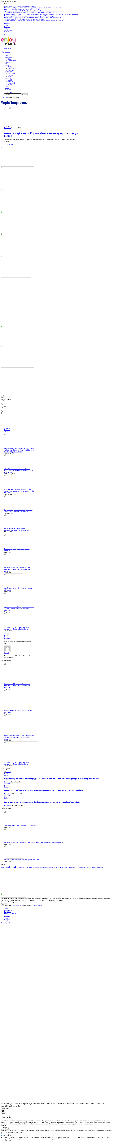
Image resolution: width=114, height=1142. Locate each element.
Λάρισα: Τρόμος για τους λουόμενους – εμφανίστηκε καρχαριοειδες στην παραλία (16, 529)
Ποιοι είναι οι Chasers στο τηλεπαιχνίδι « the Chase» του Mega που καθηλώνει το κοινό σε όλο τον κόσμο (19, 491)
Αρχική (6, 908)
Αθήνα (7, 867)
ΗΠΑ (18, 867)
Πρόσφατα (7, 430)
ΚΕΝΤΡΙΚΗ (4, 97)
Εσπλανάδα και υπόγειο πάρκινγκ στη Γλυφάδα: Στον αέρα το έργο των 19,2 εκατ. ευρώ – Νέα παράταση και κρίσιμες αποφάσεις (41, 14)
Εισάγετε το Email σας (7, 902)
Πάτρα (61, 867)
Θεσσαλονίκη (23, 867)
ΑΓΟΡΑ (10, 84)
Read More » (9, 144)
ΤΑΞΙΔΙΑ (7, 65)
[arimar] (17, 232)
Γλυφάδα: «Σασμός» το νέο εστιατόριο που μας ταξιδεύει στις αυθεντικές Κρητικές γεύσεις (18, 510)
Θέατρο (10, 76)
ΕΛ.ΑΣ (12, 866)
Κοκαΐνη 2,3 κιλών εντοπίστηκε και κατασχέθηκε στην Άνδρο (21, 9)
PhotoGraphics (38, 905)
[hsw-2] (17, 299)
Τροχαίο (93, 867)
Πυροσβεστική (67, 867)
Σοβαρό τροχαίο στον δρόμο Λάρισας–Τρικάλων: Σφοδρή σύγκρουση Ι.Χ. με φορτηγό (29, 16)
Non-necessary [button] (5, 1134)
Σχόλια (6, 431)
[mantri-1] (16, 210)
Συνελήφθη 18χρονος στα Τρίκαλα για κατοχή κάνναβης (20, 6)
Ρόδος (84, 867)
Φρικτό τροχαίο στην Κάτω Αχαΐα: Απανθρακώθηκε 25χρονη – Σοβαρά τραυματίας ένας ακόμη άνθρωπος (34, 11)
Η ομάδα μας (8, 912)
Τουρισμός (11, 70)
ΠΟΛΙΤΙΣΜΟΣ (8, 72)
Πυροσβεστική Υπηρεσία (76, 867)
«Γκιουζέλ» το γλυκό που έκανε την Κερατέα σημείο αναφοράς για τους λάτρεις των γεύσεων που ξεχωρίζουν (18, 470)
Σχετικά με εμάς (8, 910)
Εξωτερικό (11, 68)
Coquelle (6, 653)
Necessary (6, 1127)
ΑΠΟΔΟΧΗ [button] (16, 1106)
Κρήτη (41, 867)
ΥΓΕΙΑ (6, 63)
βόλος (101, 867)
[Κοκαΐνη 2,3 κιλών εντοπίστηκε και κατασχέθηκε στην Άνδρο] (14, 586)
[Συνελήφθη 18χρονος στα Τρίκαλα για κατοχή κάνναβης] (14, 547)
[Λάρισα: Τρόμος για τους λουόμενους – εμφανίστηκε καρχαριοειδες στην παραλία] (14, 527)
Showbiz (10, 81)
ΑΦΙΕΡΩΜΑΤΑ (8, 57)
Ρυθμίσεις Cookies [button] (6, 1106)
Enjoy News (7, 128)
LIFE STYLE (8, 78)
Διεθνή (7, 88)
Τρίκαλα (88, 867)
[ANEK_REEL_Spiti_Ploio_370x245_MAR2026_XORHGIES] (16, 345)
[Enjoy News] (8, 45)
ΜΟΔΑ (10, 80)
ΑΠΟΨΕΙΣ (7, 62)
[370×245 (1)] (17, 254)
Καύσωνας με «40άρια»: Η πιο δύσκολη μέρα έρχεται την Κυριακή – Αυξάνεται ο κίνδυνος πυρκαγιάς (33, 7)
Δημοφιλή (7, 428)
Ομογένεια (8, 89)
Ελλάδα (10, 67)
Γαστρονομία (11, 83)
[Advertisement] (17, 312)
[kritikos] (16, 165)
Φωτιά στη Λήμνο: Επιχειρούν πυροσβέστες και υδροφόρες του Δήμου (24, 19)
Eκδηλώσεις (11, 73)
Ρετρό (9, 59)
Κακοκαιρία (31, 867)
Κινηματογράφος (12, 60)
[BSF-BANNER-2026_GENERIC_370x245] (17, 367)
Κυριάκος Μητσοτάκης (49, 867)
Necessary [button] (4, 1125)
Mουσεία (10, 75)
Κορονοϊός (37, 867)
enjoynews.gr (17, 905)
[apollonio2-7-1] (16, 277)
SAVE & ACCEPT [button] (6, 1140)
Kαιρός (3, 867)
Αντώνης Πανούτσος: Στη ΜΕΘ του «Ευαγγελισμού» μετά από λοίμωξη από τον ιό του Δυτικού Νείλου (33, 20)
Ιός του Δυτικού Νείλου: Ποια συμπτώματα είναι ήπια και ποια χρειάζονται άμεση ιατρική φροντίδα (32, 17)
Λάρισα (57, 867)
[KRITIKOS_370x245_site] (17, 188)
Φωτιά (98, 867)
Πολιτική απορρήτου (10, 913)
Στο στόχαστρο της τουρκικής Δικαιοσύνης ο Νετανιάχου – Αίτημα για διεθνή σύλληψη (29, 12)
